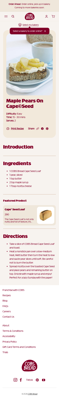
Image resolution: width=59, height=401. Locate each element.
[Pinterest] (37, 380)
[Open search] (12, 16)
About (6, 325)
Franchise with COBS (13, 290)
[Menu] (6, 16)
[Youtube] (43, 380)
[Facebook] (22, 380)
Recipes (7, 295)
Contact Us (8, 316)
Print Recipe (17, 128)
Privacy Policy (10, 341)
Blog (5, 300)
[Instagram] (15, 380)
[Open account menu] (46, 16)
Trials (5, 352)
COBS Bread (32, 394)
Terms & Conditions (13, 330)
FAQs (5, 306)
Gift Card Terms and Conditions (19, 346)
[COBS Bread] (29, 16)
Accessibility (9, 336)
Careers (7, 311)
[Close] (45, 31)
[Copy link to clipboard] (37, 128)
